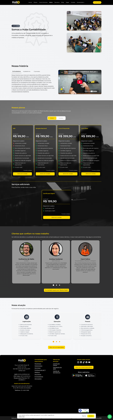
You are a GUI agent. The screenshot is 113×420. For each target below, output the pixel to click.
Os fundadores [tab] (16, 71)
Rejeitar (84, 416)
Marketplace (38, 366)
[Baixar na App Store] (89, 375)
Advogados (38, 379)
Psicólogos (38, 363)
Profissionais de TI (40, 370)
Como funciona (43, 2)
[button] (80, 2)
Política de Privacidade (17, 418)
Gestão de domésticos (56, 371)
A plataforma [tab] (26, 71)
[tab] (53, 285)
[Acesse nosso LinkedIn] (81, 362)
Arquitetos (38, 374)
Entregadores (39, 376)
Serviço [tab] (52, 118)
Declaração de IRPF (57, 368)
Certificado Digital (56, 364)
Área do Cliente (97, 2)
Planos (35, 2)
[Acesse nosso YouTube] (89, 362)
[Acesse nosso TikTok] (84, 362)
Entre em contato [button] (22, 173)
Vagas (67, 2)
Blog (62, 2)
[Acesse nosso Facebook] (86, 362)
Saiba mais (22, 416)
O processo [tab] (37, 71)
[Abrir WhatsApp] (109, 416)
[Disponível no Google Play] (77, 375)
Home (30, 2)
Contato (73, 2)
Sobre (51, 2)
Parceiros (56, 2)
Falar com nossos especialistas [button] (83, 367)
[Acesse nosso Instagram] (78, 362)
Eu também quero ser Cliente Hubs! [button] (56, 290)
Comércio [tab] (61, 118)
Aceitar (91, 416)
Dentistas (38, 368)
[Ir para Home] (16, 2)
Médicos (37, 372)
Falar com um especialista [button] (56, 347)
